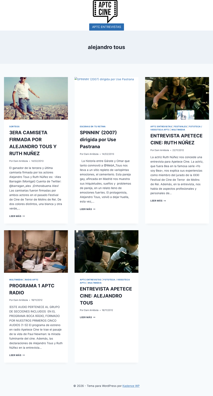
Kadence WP (131, 386)
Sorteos (14, 126)
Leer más (17, 216)
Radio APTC (31, 279)
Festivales (180, 126)
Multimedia (178, 129)
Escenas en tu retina (93, 126)
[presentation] (36, 98)
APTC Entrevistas (161, 126)
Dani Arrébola (20, 161)
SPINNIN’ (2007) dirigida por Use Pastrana (98, 139)
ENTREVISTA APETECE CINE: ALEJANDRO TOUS (106, 296)
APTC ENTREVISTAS (106, 27)
